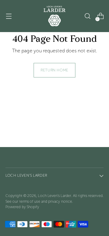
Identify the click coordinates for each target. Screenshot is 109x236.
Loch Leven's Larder (54, 195)
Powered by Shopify (22, 207)
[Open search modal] (87, 16)
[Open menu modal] (8, 16)
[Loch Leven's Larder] (54, 16)
